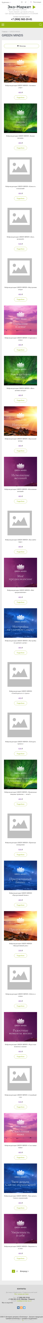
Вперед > (24, 1271)
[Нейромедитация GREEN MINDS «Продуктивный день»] (20, 926)
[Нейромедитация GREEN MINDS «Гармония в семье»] (20, 320)
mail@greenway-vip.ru (24, 1301)
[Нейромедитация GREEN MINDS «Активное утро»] (20, 68)
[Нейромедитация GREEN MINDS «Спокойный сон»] (20, 1077)
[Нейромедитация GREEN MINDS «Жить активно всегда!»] (20, 370)
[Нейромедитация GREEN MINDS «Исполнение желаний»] (20, 471)
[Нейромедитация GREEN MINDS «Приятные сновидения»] (20, 825)
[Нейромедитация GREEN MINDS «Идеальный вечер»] (20, 421)
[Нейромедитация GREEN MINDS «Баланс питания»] (20, 118)
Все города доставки (22, 1294)
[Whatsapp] (22, 2)
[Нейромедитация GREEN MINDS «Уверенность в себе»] (20, 1228)
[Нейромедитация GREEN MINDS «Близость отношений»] (20, 168)
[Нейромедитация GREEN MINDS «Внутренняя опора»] (20, 269)
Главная (5, 31)
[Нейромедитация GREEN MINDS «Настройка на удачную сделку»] (20, 623)
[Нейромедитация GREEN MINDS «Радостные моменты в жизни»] (20, 1027)
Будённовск (5, 2)
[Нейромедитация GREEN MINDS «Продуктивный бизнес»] (20, 875)
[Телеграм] (25, 2)
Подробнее (20, 97)
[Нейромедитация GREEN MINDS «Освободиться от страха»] (20, 673)
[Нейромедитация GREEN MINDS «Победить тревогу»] (20, 724)
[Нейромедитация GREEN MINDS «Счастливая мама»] (20, 1127)
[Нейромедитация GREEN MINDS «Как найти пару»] (20, 522)
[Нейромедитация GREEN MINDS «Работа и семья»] (20, 976)
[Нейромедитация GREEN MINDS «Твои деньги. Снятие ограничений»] (20, 1178)
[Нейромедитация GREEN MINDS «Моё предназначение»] (20, 572)
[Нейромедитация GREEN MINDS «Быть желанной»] (20, 219)
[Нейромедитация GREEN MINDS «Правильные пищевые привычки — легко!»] (20, 774)
